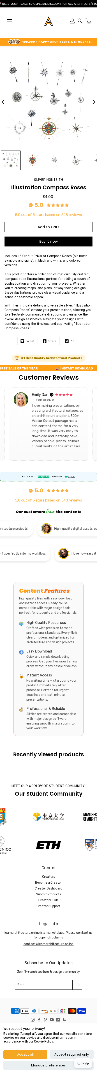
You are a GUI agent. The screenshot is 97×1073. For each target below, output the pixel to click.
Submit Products (48, 894)
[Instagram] (33, 1020)
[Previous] (4, 102)
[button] (80, 21)
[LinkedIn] (58, 1020)
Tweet (30, 341)
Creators (48, 877)
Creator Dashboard (48, 888)
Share (52, 341)
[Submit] (77, 985)
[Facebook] (39, 1020)
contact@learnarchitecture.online (48, 944)
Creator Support (48, 906)
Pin (72, 341)
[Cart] (88, 21)
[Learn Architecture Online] (48, 21)
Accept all (25, 1054)
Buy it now (48, 241)
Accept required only (71, 1054)
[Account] (72, 21)
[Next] (92, 102)
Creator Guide (48, 900)
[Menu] (9, 21)
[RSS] (64, 1020)
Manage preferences (48, 1065)
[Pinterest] (45, 1020)
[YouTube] (52, 1020)
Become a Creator (48, 883)
